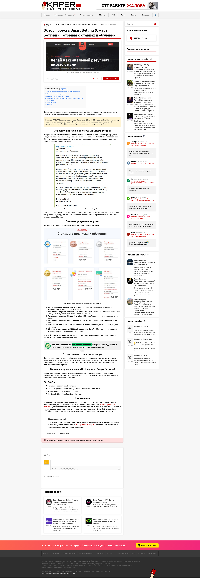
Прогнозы (56, 554)
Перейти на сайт (111, 78)
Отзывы (96, 78)
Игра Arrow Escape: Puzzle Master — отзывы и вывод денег (141, 217)
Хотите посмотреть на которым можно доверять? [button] (84, 345)
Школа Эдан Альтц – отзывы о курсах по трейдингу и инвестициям (144, 67)
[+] (76, 468)
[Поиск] (155, 23)
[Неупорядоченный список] (67, 468)
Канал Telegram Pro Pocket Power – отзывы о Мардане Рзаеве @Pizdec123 (142, 199)
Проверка (145, 15)
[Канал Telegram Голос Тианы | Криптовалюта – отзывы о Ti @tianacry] (130, 100)
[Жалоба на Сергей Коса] (130, 341)
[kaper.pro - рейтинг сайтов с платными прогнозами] (61, 9)
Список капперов (123, 554)
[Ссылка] (72, 468)
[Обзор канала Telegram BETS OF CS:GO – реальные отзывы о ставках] (89, 521)
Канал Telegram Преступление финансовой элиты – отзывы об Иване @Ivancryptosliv (144, 282)
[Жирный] (52, 468)
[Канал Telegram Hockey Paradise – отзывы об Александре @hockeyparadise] (49, 502)
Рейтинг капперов (86, 15)
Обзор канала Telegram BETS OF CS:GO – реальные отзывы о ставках (105, 521)
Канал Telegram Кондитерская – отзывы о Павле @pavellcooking (144, 301)
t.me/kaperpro (140, 38)
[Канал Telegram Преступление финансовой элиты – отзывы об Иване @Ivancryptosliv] (130, 281)
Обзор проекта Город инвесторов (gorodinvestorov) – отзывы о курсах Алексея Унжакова (66, 521)
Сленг (123, 15)
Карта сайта (71, 573)
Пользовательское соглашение (53, 573)
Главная (47, 15)
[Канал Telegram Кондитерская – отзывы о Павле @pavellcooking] (130, 301)
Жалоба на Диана (141, 326)
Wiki (113, 15)
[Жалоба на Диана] (130, 328)
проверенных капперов (85, 425)
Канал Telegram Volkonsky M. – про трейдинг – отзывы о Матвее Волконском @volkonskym (145, 117)
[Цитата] (70, 468)
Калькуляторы (155, 15)
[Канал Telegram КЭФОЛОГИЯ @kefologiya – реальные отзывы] (130, 262)
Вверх (119, 415)
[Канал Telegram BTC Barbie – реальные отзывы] (89, 502)
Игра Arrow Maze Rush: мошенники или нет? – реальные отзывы (142, 144)
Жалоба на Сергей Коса (143, 339)
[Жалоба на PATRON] (130, 357)
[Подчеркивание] (58, 468)
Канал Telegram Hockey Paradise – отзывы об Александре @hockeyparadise (65, 502)
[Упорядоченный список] (64, 468)
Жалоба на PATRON (141, 355)
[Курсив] (55, 468)
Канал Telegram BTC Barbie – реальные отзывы (104, 501)
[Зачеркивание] (61, 468)
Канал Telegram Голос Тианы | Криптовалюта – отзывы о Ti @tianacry (143, 100)
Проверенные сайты (86, 554)
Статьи (133, 15)
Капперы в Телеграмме (65, 15)
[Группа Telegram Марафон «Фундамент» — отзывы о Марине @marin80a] (130, 83)
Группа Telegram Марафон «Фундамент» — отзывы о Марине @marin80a (144, 83)
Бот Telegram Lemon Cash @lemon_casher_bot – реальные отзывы (142, 182)
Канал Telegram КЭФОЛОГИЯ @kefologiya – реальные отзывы (144, 262)
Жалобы (102, 15)
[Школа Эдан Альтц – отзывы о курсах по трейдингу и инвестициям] (130, 67)
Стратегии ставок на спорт (147, 554)
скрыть (63, 89)
